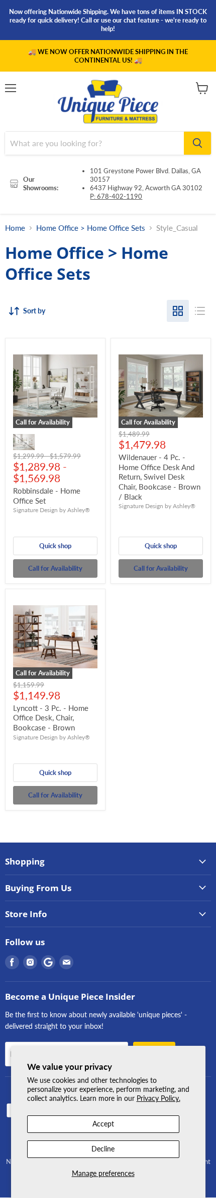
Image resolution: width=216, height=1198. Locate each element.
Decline (103, 1148)
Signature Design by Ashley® (51, 510)
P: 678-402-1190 (116, 196)
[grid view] (178, 311)
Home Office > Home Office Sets (90, 228)
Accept (103, 1123)
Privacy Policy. (158, 1098)
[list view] (200, 311)
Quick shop (55, 546)
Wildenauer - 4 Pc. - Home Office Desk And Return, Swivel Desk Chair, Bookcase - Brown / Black (159, 477)
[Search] (197, 143)
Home (15, 228)
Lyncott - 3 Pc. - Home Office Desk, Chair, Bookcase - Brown (50, 717)
